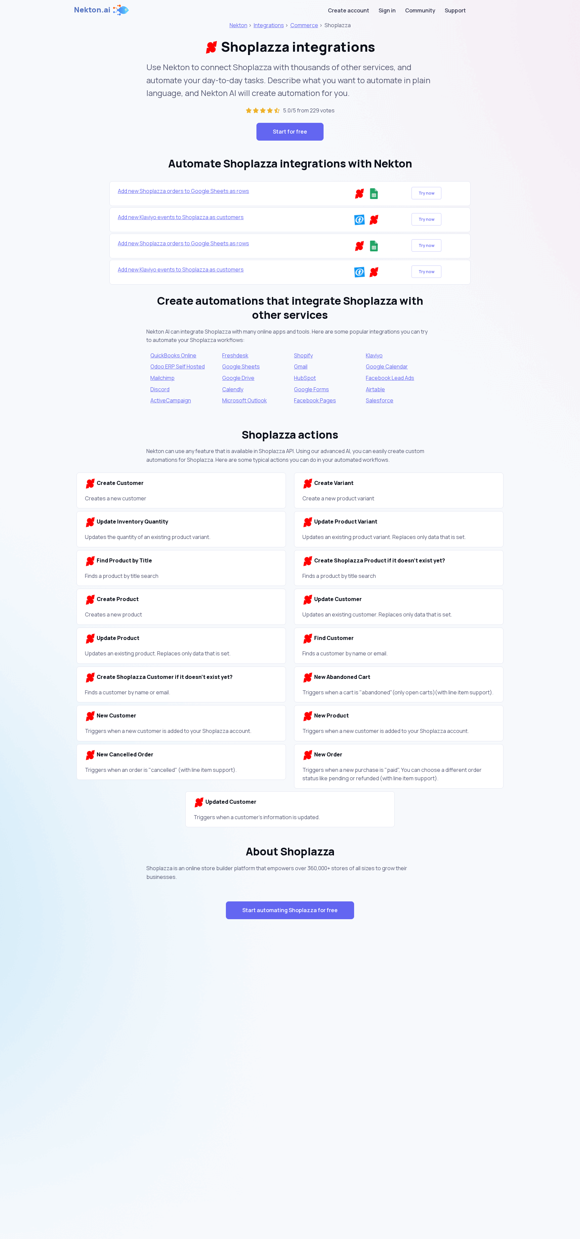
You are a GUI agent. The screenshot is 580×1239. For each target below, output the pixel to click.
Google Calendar (387, 366)
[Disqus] (290, 1044)
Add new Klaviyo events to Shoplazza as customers (181, 217)
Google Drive (238, 378)
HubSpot (305, 378)
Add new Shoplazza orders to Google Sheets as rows (183, 191)
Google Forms (311, 389)
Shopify (303, 355)
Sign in (387, 10)
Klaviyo (374, 355)
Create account (348, 10)
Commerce (304, 25)
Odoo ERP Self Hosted (177, 366)
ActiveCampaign (170, 400)
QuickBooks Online (173, 355)
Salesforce (379, 400)
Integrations (269, 25)
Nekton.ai (92, 10)
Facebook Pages (315, 400)
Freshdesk (235, 355)
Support (455, 10)
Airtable (375, 389)
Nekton (238, 25)
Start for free (290, 131)
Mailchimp (162, 378)
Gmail (300, 366)
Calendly (232, 389)
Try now (426, 193)
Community (420, 10)
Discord (160, 389)
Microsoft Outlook (244, 400)
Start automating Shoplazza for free (290, 910)
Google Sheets (241, 366)
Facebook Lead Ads (390, 378)
